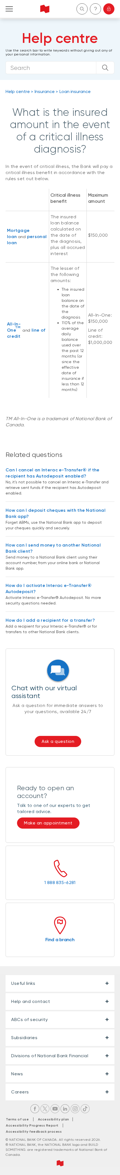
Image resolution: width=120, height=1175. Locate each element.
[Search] (105, 67)
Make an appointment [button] (48, 823)
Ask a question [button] (58, 741)
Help (95, 8)
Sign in (108, 8)
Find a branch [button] (60, 939)
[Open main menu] (9, 8)
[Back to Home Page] (44, 9)
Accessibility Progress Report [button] (32, 1125)
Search (82, 8)
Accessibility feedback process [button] (34, 1132)
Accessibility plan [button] (55, 1119)
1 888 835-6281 (59, 882)
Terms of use (17, 1119)
